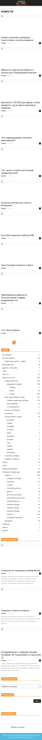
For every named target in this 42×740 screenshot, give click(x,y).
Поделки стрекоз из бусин (15, 610)
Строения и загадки (12, 456)
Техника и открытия (12, 459)
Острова (10, 439)
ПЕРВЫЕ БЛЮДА (13, 508)
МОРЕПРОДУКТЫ (13, 501)
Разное (5, 462)
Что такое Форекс (10, 330)
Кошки (11, 391)
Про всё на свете (8, 378)
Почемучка (9, 413)
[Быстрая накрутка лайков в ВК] (21, 223)
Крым (9, 433)
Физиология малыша (10, 469)
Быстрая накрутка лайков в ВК (17, 235)
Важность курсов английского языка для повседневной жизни (18, 71)
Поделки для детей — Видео (15, 361)
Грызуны (12, 387)
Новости (5, 374)
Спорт (4, 465)
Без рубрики (6, 355)
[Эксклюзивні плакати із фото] (21, 252)
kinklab (3, 43)
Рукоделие (8, 521)
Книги (4, 371)
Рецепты (8, 475)
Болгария (10, 420)
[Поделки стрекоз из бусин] (21, 598)
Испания (10, 430)
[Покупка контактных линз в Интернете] (21, 190)
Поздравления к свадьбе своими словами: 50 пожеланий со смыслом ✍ (21, 655)
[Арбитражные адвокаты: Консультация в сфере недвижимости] (21, 282)
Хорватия (5, 524)
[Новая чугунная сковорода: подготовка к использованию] (21, 25)
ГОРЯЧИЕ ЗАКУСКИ (14, 488)
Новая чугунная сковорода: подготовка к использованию (17, 38)
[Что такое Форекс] (21, 317)
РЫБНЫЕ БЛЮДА (13, 511)
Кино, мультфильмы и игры (15, 397)
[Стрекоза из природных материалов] (21, 556)
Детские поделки (8, 358)
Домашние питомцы (14, 384)
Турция (9, 446)
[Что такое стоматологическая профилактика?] (21, 158)
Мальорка (10, 436)
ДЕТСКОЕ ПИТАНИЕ (14, 495)
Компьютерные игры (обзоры (18, 400)
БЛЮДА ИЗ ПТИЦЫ (14, 478)
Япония (5, 531)
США (8, 443)
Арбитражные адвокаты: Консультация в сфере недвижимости (14, 298)
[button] (39, 3)
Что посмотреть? (13, 407)
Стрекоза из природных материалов (20, 570)
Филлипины (11, 452)
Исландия (10, 426)
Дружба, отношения (9, 368)
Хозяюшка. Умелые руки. (11, 472)
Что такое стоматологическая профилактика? (17, 171)
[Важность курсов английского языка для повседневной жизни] (21, 57)
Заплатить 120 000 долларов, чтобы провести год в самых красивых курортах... (20, 105)
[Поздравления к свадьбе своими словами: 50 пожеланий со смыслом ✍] (21, 638)
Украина (10, 449)
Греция (9, 423)
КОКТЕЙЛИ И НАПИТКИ (16, 498)
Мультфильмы (12, 404)
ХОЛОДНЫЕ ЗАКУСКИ (15, 518)
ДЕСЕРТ (10, 491)
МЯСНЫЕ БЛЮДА (13, 504)
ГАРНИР (10, 485)
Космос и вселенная (12, 410)
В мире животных (11, 381)
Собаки (12, 394)
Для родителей (7, 364)
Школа (4, 527)
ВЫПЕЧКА (10, 482)
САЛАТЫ (10, 514)
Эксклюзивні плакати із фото (17, 265)
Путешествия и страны (13, 417)
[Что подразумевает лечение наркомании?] (21, 125)
